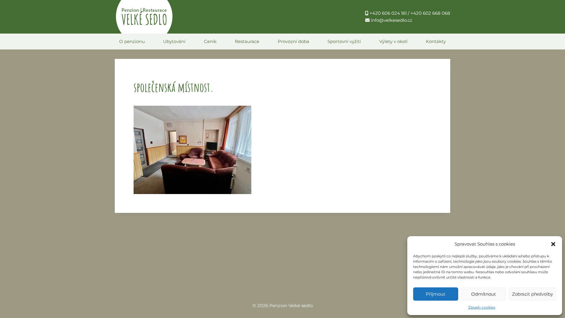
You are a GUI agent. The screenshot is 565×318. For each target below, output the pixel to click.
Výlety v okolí (393, 41)
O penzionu (132, 41)
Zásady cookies (481, 307)
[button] (553, 244)
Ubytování (174, 41)
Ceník (210, 41)
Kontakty (436, 41)
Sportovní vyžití (344, 41)
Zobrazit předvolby (532, 294)
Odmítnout (483, 294)
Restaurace (247, 41)
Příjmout (435, 294)
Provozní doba (293, 41)
